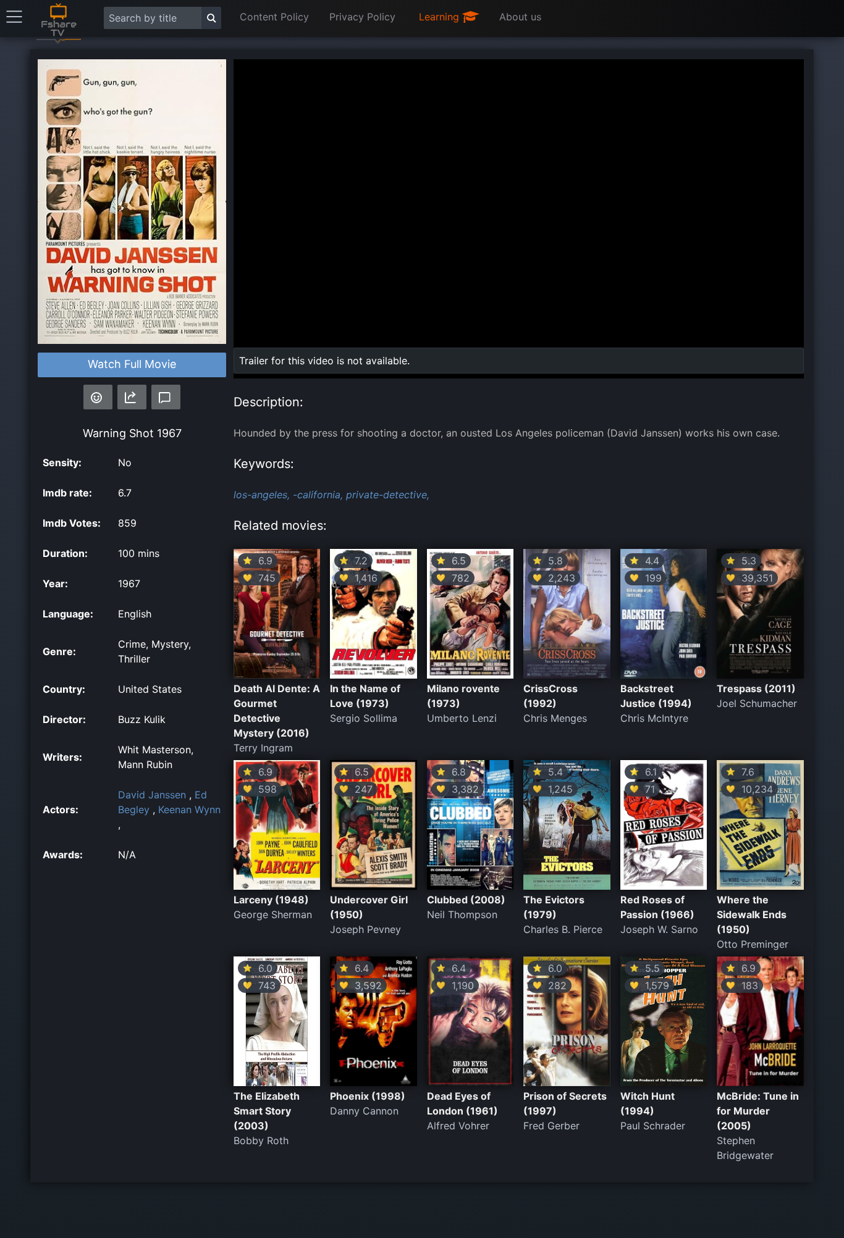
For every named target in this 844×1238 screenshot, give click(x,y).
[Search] (211, 18)
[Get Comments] (165, 397)
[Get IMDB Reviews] (97, 397)
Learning (440, 16)
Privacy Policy (362, 16)
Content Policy (274, 16)
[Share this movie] (131, 397)
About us (520, 16)
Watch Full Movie (132, 364)
